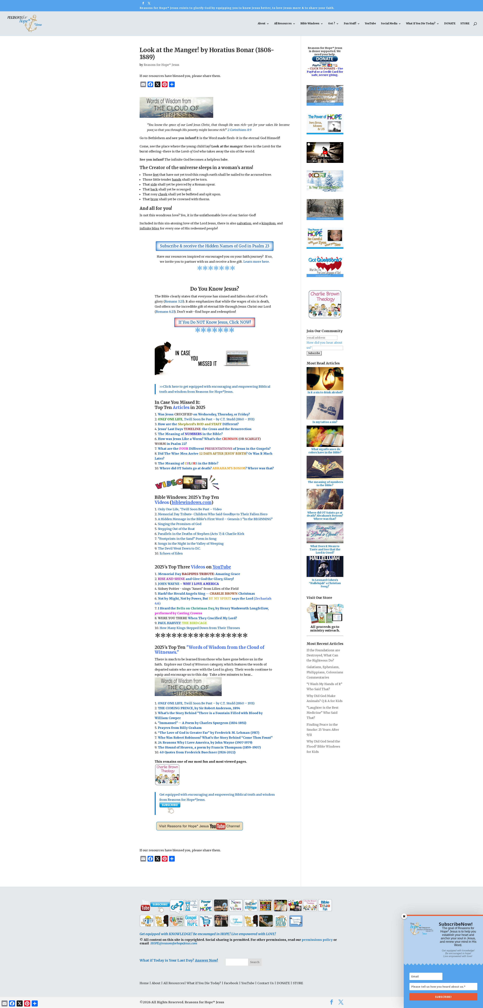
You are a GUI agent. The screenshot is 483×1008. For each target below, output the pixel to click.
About (261, 23)
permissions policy (317, 940)
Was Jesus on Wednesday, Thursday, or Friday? (204, 414)
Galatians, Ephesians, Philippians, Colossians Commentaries (325, 672)
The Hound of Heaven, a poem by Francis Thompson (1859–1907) (209, 747)
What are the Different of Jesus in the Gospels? (214, 448)
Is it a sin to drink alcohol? (325, 392)
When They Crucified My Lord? (197, 618)
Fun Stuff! (350, 23)
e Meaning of (173, 434)
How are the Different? (198, 424)
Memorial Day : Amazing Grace (199, 574)
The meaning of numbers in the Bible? (325, 483)
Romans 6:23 (165, 311)
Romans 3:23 (174, 301)
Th (160, 434)
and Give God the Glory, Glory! (196, 579)
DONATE (449, 23)
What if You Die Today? (204, 983)
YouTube (370, 23)
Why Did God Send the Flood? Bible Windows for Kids (323, 746)
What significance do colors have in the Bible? (324, 450)
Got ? (331, 23)
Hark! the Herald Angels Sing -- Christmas (206, 593)
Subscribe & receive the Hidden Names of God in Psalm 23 (214, 246)
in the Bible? (204, 434)
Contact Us (265, 983)
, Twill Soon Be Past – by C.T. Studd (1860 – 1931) (206, 703)
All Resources (283, 23)
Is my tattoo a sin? (324, 422)
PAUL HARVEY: (182, 623)
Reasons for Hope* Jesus (161, 65)
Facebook (231, 983)
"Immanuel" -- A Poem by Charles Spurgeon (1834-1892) (202, 723)
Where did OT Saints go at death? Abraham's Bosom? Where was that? (325, 516)
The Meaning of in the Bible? (188, 463)
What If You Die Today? (420, 23)
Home (144, 983)
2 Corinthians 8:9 (239, 130)
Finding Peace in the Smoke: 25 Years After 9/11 (323, 730)
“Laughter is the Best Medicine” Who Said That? (322, 713)
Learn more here (256, 261)
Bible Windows (309, 23)
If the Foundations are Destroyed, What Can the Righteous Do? (323, 655)
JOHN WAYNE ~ (188, 584)
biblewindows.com (191, 502)
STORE (464, 23)
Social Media (389, 23)
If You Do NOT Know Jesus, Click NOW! (214, 322)
